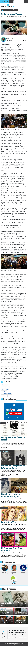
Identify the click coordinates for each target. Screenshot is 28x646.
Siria (11, 366)
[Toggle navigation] (22, 5)
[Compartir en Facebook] (22, 40)
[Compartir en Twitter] (24, 40)
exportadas (9, 370)
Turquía (17, 362)
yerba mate (5, 360)
